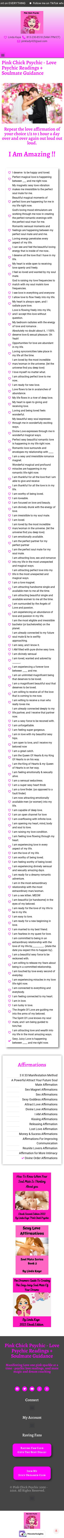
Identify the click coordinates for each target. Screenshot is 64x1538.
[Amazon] (46, 1388)
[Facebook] (17, 1388)
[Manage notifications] (56, 1530)
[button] (2, 55)
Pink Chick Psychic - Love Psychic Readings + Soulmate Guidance (29, 68)
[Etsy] (39, 1388)
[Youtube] (32, 1388)
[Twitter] (24, 1388)
